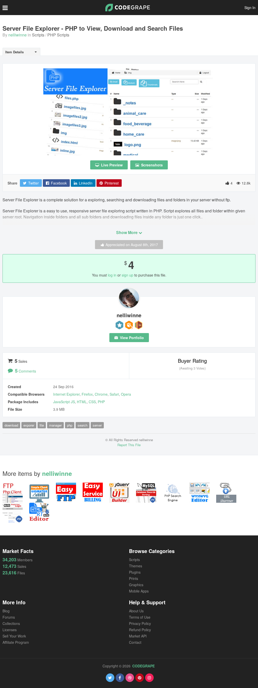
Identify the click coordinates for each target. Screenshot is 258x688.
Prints (133, 578)
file (42, 425)
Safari (114, 394)
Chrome (101, 394)
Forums (9, 617)
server (97, 425)
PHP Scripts (58, 35)
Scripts (38, 35)
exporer (28, 425)
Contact (135, 642)
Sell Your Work (14, 635)
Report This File (129, 444)
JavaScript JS (64, 401)
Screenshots (151, 164)
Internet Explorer (66, 394)
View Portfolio (131, 337)
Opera (126, 394)
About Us (136, 610)
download (11, 425)
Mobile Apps (139, 590)
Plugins (135, 572)
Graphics (136, 584)
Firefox (87, 394)
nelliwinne (17, 35)
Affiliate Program (16, 642)
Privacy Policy (140, 623)
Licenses (10, 629)
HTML (82, 401)
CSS (92, 401)
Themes (135, 565)
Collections (11, 623)
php (69, 425)
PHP (101, 401)
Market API (138, 635)
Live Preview (111, 164)
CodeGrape (143, 665)
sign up (127, 275)
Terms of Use (139, 617)
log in (112, 275)
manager (55, 425)
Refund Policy (140, 629)
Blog (6, 610)
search (82, 425)
